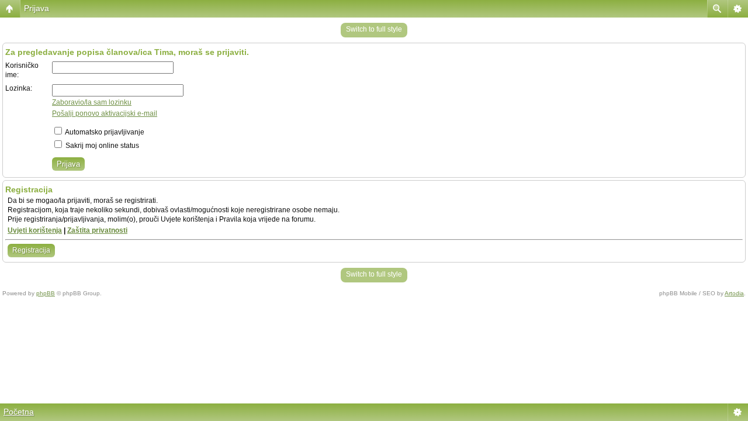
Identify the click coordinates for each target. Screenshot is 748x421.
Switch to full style (374, 29)
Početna (19, 411)
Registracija (31, 250)
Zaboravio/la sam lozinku (91, 102)
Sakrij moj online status (101, 146)
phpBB (45, 293)
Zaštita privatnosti (97, 230)
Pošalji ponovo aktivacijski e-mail (104, 113)
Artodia (734, 293)
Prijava (36, 8)
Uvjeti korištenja (35, 230)
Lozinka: (18, 88)
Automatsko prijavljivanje (104, 132)
